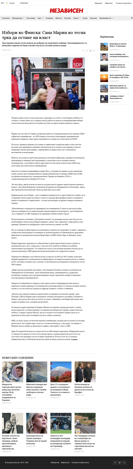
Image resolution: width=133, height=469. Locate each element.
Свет (39, 18)
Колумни (49, 18)
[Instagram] (124, 462)
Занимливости (105, 18)
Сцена (75, 18)
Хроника (93, 18)
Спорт (85, 18)
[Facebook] (115, 462)
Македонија (17, 18)
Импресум (98, 3)
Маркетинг (109, 3)
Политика (6, 18)
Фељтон (58, 18)
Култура (67, 18)
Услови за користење (123, 3)
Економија (30, 18)
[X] (119, 462)
